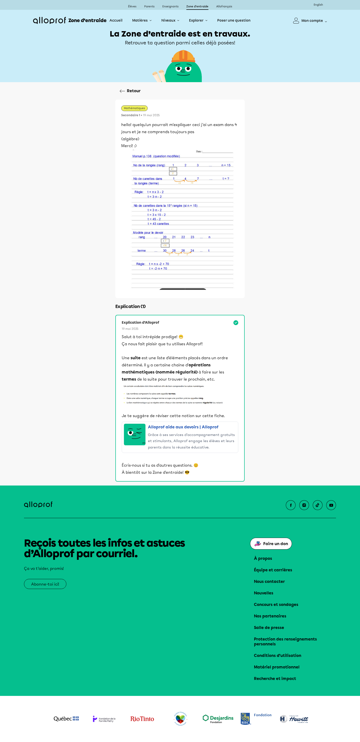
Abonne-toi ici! (45, 584)
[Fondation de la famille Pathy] (104, 719)
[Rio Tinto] (142, 719)
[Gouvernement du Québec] (66, 719)
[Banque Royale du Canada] (256, 719)
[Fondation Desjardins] (218, 719)
